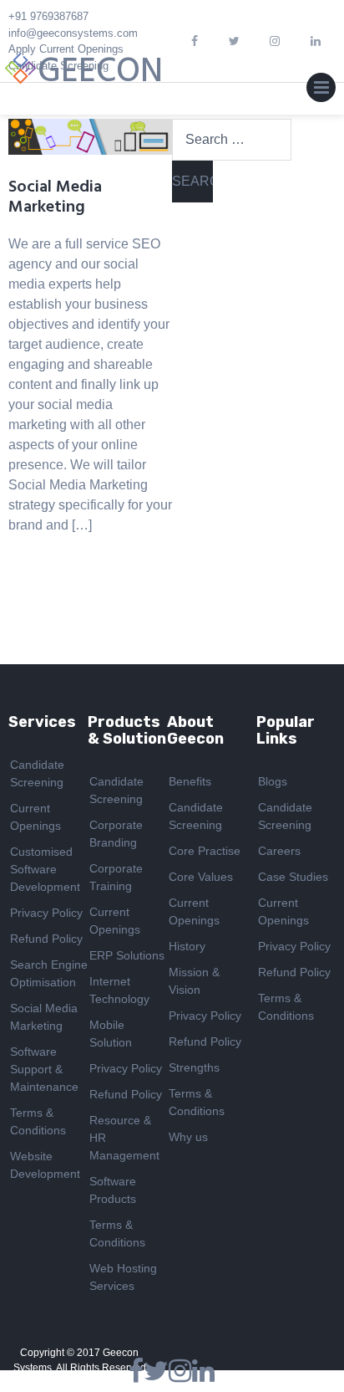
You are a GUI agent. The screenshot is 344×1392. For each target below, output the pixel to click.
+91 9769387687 (48, 16)
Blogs (272, 781)
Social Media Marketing (55, 197)
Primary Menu (321, 91)
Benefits (190, 781)
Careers (279, 850)
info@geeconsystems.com (73, 33)
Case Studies (293, 876)
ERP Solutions (126, 955)
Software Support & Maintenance (44, 1069)
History (187, 946)
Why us (188, 1137)
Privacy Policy (46, 912)
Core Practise (204, 850)
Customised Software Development (45, 869)
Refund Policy (46, 938)
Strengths (194, 1067)
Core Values (201, 876)
